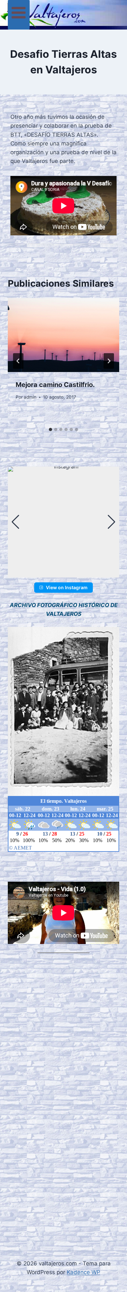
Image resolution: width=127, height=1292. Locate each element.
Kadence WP (83, 1272)
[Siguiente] (109, 361)
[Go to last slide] (18, 361)
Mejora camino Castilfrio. (55, 385)
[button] (63, 573)
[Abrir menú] (19, 15)
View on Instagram (67, 587)
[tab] (50, 429)
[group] (63, 522)
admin (30, 397)
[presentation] (63, 335)
